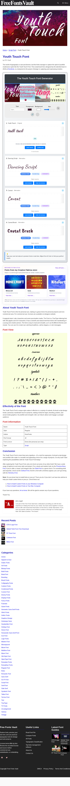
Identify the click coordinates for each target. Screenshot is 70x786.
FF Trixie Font (10, 533)
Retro (3, 671)
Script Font (12, 50)
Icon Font (4, 636)
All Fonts (29, 738)
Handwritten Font (6, 624)
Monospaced (5, 644)
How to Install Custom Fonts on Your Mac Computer (23, 486)
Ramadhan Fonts (7, 665)
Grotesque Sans (6, 621)
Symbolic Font (6, 691)
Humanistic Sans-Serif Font (10, 633)
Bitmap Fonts (5, 568)
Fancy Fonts (5, 600)
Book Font (4, 574)
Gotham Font (25, 470)
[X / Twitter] (7, 758)
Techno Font (5, 697)
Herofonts (11, 69)
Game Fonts (5, 606)
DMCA (39, 769)
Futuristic (4, 603)
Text (2, 700)
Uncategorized (6, 709)
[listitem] (15, 286)
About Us (29, 750)
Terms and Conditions (62, 769)
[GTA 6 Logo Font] (3, 526)
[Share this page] (32, 114)
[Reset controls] (58, 108)
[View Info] (63, 123)
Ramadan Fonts (6, 662)
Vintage (3, 715)
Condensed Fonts (7, 589)
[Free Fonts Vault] (17, 3)
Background (39, 106)
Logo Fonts (5, 639)
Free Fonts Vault (12, 769)
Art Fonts (4, 565)
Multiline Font (5, 650)
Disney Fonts (5, 595)
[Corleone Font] (3, 539)
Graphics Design (6, 618)
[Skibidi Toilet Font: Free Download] (3, 530)
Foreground (29, 106)
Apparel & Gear (6, 560)
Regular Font (5, 668)
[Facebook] (2, 758)
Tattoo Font (5, 694)
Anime (3, 557)
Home (5, 50)
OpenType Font (6, 659)
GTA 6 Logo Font (11, 524)
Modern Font (5, 641)
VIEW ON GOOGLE (40, 183)
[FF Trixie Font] (3, 534)
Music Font (4, 653)
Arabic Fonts (5, 562)
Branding (4, 577)
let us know (23, 490)
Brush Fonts (5, 580)
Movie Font (5, 647)
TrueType (4, 703)
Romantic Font (6, 674)
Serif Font (4, 685)
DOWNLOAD (40, 147)
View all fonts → (60, 268)
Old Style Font (6, 656)
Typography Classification (34, 742)
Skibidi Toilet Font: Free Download (17, 529)
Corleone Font (11, 537)
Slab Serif (4, 688)
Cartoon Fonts (6, 586)
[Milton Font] (3, 543)
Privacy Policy (48, 769)
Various (3, 712)
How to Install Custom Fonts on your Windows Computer (25, 484)
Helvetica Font (13, 473)
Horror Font (5, 630)
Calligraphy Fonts (7, 583)
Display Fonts (5, 598)
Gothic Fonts (5, 615)
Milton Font (10, 542)
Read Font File (30, 732)
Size (49, 106)
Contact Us (29, 753)
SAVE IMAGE (29, 147)
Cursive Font (5, 592)
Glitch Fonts (5, 612)
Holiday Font (5, 627)
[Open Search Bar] (58, 3)
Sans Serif (4, 677)
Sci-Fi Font (4, 679)
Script (27, 445)
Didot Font (38, 468)
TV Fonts (4, 706)
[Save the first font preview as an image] (37, 114)
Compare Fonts (31, 735)
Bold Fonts (4, 571)
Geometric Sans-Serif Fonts (10, 609)
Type (17, 106)
